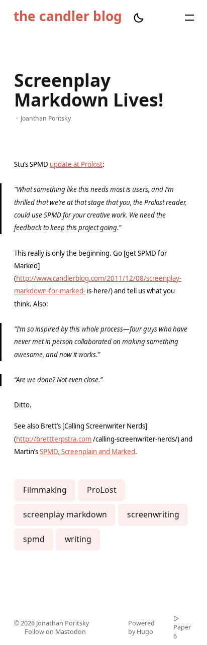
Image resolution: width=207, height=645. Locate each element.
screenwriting (153, 514)
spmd (34, 539)
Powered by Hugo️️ (141, 627)
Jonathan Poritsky (62, 623)
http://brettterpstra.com (53, 439)
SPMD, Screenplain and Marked (87, 451)
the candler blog (68, 17)
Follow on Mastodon (55, 631)
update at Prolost (76, 164)
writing (78, 539)
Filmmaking (45, 489)
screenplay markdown (65, 514)
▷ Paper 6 (182, 627)
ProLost (102, 489)
